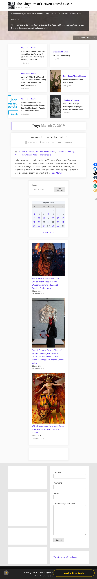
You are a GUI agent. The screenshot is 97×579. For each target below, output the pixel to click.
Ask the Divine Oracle (74, 573)
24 (63, 222)
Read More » (56, 173)
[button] (95, 164)
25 (34, 226)
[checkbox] (6, 572)
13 (44, 218)
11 (34, 218)
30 (58, 226)
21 (48, 222)
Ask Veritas (60, 189)
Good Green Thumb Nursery (74, 76)
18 (34, 222)
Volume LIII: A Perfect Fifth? (48, 137)
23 (58, 222)
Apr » (51, 232)
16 (58, 218)
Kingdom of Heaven (29, 48)
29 (53, 226)
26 (39, 226)
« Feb (45, 232)
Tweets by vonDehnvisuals (65, 557)
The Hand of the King (65, 151)
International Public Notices (70, 13)
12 (39, 218)
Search (35, 185)
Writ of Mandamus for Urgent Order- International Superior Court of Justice (48, 429)
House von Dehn (49, 142)
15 (53, 218)
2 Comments (66, 142)
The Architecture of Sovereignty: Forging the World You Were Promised (73, 106)
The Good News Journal (45, 151)
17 (63, 218)
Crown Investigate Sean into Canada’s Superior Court (33, 13)
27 (44, 226)
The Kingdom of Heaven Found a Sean (44, 4)
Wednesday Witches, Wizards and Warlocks (33, 155)
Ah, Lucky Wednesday (61, 55)
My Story (15, 19)
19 (39, 222)
